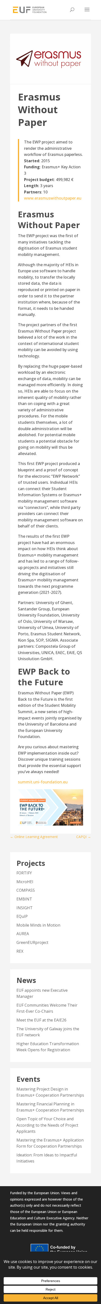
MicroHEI (24, 881)
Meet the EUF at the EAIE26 (41, 1020)
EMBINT (24, 899)
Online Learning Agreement (34, 836)
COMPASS (25, 890)
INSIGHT (24, 907)
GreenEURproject (32, 942)
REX (19, 951)
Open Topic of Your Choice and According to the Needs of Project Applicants (47, 1125)
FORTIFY (24, 873)
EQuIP (22, 916)
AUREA (22, 933)
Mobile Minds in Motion (38, 925)
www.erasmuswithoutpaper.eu (52, 198)
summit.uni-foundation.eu (43, 782)
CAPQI (83, 836)
